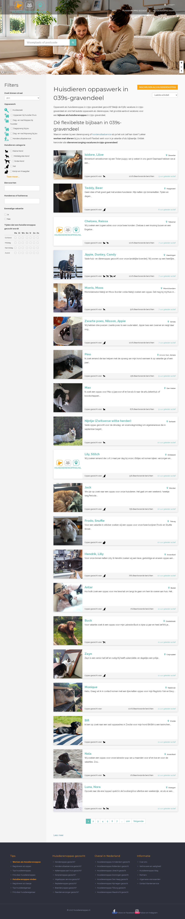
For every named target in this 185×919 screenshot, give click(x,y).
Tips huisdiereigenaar (22, 888)
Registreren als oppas (22, 866)
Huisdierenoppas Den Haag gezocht (112, 879)
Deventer (172, 155)
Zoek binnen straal (13, 93)
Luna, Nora (93, 787)
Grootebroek (171, 621)
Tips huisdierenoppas (22, 871)
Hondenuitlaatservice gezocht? (68, 866)
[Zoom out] (181, 67)
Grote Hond (19, 161)
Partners (143, 875)
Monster (172, 488)
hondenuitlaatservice (101, 134)
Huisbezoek (17, 110)
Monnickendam (169, 288)
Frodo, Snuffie (95, 520)
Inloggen (171, 5)
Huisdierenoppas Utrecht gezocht (111, 871)
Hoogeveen (171, 189)
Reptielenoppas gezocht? (66, 883)
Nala (88, 753)
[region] (92, 37)
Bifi (87, 720)
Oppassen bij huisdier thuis (24, 115)
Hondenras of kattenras (16, 196)
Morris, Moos (94, 288)
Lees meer (58, 835)
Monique (91, 687)
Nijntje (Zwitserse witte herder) (108, 421)
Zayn (88, 654)
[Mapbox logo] (7, 72)
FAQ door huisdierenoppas (24, 875)
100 (128, 821)
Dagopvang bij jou (21, 128)
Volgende (138, 821)
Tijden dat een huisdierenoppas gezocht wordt (20, 227)
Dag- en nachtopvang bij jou (25, 133)
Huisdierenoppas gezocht (135, 11)
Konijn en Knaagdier (21, 171)
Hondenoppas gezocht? (65, 862)
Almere (173, 355)
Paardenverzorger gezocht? (67, 892)
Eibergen (172, 788)
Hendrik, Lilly (94, 554)
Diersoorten (10, 183)
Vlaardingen (171, 255)
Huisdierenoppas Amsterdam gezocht (113, 862)
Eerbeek (172, 422)
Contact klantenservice (149, 883)
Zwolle (173, 721)
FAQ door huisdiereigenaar (24, 892)
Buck (88, 620)
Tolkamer (172, 222)
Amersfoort (171, 555)
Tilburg (173, 521)
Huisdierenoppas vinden (24, 879)
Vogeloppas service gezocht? (67, 879)
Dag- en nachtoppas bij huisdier (21, 122)
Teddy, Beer (94, 188)
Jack (88, 487)
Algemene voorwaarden (149, 879)
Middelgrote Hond (21, 156)
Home (114, 11)
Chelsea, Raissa (96, 221)
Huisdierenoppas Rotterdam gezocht (113, 866)
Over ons (143, 862)
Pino (88, 354)
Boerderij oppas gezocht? (66, 888)
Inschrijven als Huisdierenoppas (157, 87)
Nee (8, 219)
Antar (89, 587)
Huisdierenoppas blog (148, 871)
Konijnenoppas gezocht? (65, 875)
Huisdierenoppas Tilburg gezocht (111, 888)
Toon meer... (13, 176)
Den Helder (171, 388)
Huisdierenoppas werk (163, 11)
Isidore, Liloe (94, 154)
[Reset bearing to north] (181, 71)
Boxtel (173, 588)
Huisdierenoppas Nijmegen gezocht (112, 883)
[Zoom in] (181, 63)
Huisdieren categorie (14, 145)
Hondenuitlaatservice (21, 138)
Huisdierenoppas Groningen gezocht (112, 875)
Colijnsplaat (171, 655)
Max (88, 387)
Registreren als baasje (22, 883)
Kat (14, 166)
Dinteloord (172, 455)
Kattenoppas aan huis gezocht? (68, 871)
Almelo (173, 322)
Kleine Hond (17, 151)
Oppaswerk (10, 104)
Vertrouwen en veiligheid (150, 866)
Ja (8, 214)
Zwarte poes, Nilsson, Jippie (105, 321)
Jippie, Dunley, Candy (100, 254)
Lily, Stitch (92, 454)
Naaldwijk (172, 688)
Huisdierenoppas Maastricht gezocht (112, 892)
